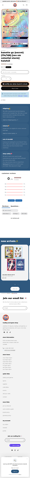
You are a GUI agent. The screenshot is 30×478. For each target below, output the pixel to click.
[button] (2, 5)
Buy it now (15, 88)
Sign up (20, 95)
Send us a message (9, 350)
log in (25, 95)
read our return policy (9, 133)
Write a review (19, 200)
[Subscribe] (25, 308)
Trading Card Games (8, 377)
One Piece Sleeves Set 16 (8, 274)
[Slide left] (11, 284)
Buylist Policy (6, 412)
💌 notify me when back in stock (15, 84)
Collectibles (6, 387)
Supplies (5, 384)
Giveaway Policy (7, 415)
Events (4, 390)
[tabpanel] (15, 221)
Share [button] (3, 100)
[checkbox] (24, 213)
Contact (5, 397)
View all (15, 289)
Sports (4, 380)
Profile (4, 431)
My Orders (5, 424)
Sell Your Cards (6, 393)
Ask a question (11, 200)
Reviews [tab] (6, 206)
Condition (3, 69)
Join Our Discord (7, 406)
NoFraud (5, 164)
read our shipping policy (10, 120)
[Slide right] (18, 284)
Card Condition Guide (8, 409)
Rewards (5, 427)
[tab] (15, 206)
